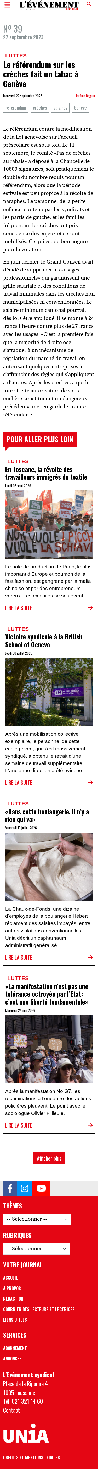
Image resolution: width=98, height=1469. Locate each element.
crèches (40, 107)
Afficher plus (49, 1158)
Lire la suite (18, 608)
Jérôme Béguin (85, 95)
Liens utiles (15, 1320)
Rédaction (13, 1299)
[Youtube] (41, 1188)
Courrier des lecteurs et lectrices (39, 1309)
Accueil (10, 1278)
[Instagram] (24, 1188)
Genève (80, 107)
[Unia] (26, 1433)
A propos (12, 1288)
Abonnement (15, 1348)
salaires (60, 107)
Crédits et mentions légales (31, 1457)
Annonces (12, 1358)
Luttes (16, 55)
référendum (15, 107)
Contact (11, 1410)
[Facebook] (10, 1188)
